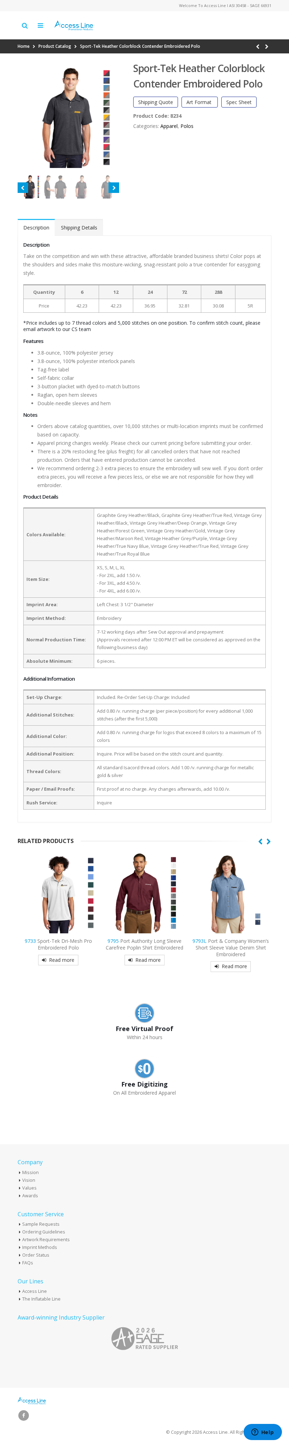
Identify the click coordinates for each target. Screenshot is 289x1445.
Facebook (23, 1415)
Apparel (169, 126)
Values (29, 1188)
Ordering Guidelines (43, 1232)
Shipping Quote (155, 102)
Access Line (34, 1291)
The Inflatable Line (41, 1299)
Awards (30, 1196)
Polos (186, 126)
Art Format (199, 102)
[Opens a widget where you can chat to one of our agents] (262, 1432)
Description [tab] (36, 227)
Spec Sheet (239, 102)
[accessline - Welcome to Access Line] (73, 25)
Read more (61, 960)
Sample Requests (41, 1224)
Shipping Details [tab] (79, 227)
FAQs (27, 1263)
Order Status (35, 1255)
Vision (28, 1180)
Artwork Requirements (46, 1240)
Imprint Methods (39, 1247)
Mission (30, 1172)
